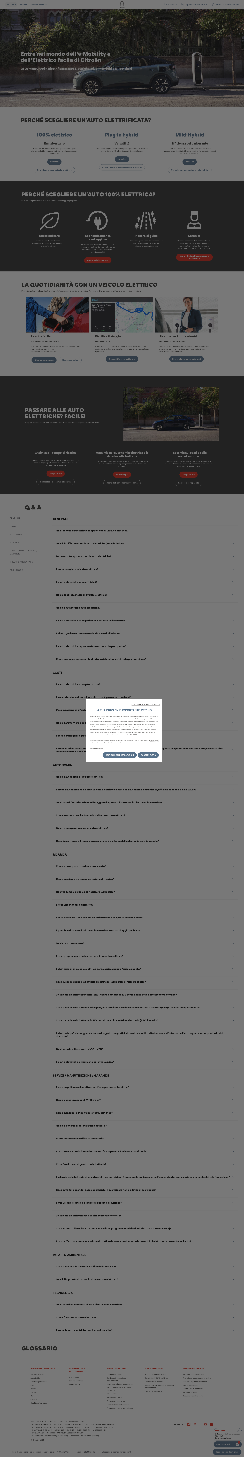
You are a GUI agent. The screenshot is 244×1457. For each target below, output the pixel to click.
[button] (146, 704)
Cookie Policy (154, 740)
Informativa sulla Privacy (97, 748)
